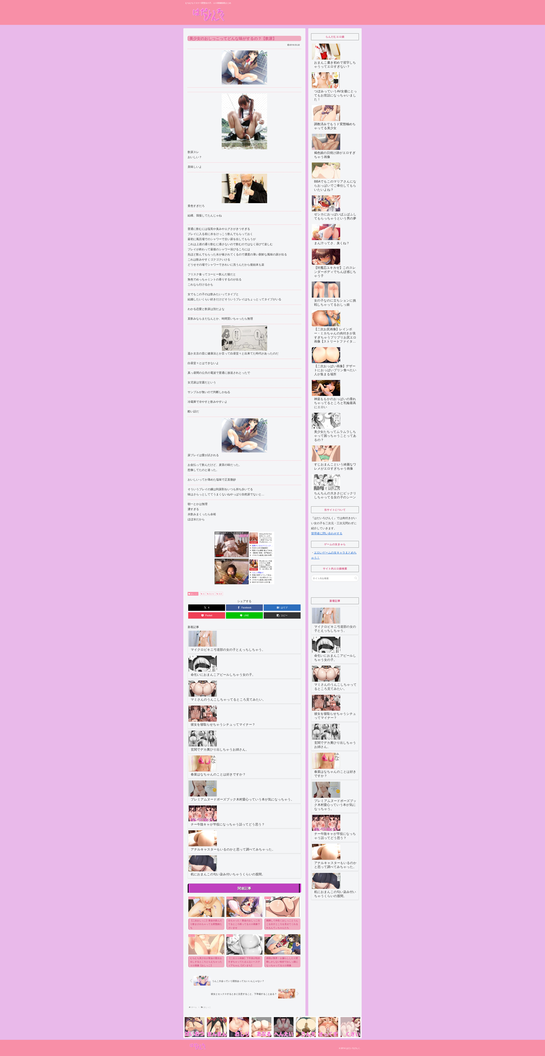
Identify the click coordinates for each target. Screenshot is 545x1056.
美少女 (211, 593)
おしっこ (194, 593)
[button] (282, 615)
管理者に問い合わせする (326, 533)
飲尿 (220, 593)
